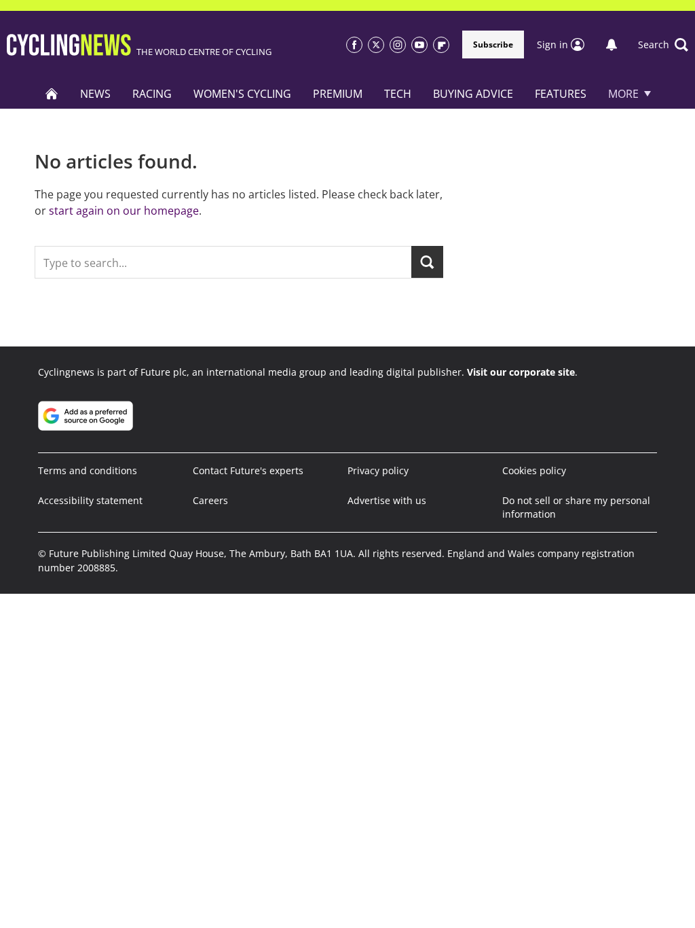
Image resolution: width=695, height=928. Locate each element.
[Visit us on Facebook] (354, 45)
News (95, 93)
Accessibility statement (90, 500)
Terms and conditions (87, 470)
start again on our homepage (124, 210)
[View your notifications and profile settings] (611, 44)
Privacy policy (378, 470)
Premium (337, 93)
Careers (210, 500)
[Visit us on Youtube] (419, 45)
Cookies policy (534, 470)
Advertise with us (387, 500)
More (623, 93)
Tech (397, 93)
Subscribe (493, 44)
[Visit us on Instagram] (398, 45)
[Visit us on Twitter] (376, 45)
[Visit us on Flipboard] (441, 45)
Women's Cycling (242, 93)
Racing (152, 93)
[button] (663, 45)
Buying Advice (473, 93)
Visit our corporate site (521, 371)
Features (560, 93)
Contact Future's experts (248, 470)
